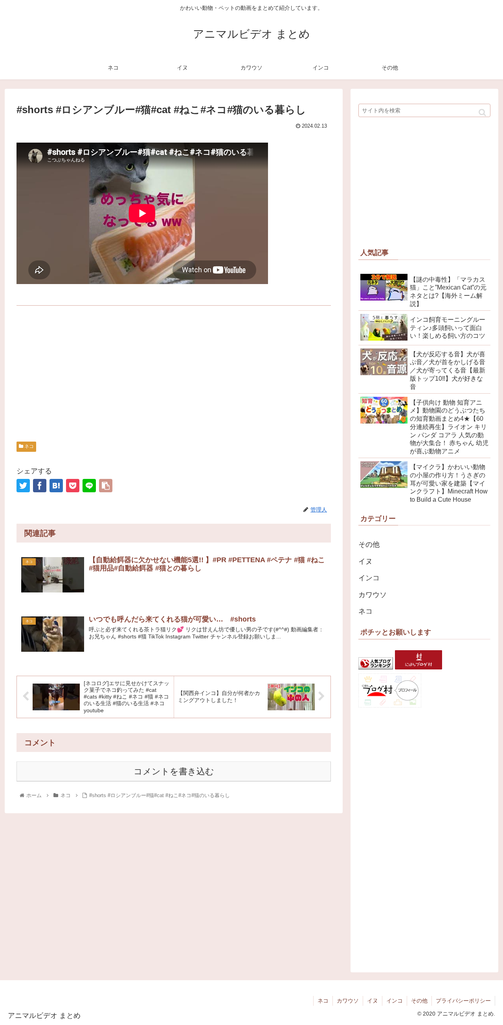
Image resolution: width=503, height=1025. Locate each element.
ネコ (28, 446)
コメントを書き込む (174, 771)
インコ (369, 578)
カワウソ (372, 595)
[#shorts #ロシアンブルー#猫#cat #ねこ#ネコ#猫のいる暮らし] (56, 485)
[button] (482, 112)
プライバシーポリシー (463, 1000)
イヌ (365, 561)
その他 (369, 544)
